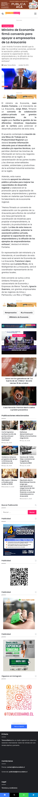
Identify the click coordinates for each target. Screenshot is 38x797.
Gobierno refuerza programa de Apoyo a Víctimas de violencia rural (9, 460)
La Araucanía (27, 313)
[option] (19, 342)
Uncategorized (7, 26)
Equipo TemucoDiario (9, 65)
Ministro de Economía (19, 317)
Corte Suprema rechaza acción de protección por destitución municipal (9, 436)
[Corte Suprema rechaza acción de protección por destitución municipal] (10, 425)
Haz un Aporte (19, 726)
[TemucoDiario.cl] (12, 13)
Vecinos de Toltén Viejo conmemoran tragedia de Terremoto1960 (27, 460)
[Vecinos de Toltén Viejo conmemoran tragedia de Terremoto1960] (28, 450)
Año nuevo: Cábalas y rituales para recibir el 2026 (9, 482)
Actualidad (19, 336)
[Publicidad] (19, 4)
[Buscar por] (3, 14)
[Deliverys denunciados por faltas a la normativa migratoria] (28, 425)
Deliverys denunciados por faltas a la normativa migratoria (28, 435)
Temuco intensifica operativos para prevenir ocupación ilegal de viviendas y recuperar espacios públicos (19, 345)
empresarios (11, 313)
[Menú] (35, 14)
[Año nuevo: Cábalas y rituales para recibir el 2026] (10, 473)
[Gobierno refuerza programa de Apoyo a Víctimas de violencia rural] (10, 450)
